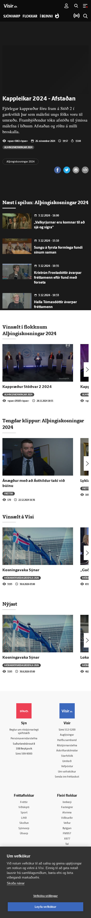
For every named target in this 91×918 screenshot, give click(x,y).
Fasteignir (67, 807)
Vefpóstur (67, 766)
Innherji (67, 802)
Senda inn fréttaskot (67, 777)
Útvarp (24, 833)
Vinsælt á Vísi (18, 516)
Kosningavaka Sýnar (20, 570)
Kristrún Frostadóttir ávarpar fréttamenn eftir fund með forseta (58, 278)
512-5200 (70, 730)
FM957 (67, 833)
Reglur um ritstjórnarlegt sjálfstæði (24, 732)
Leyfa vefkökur (45, 907)
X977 (67, 839)
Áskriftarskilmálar (67, 750)
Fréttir (8, 493)
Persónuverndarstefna (24, 738)
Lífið (24, 818)
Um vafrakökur (67, 772)
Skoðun (24, 823)
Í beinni (46, 16)
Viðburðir (67, 818)
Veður (67, 823)
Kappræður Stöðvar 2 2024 (27, 387)
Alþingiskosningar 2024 (18, 147)
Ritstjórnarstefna (67, 745)
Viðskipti (23, 807)
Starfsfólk (67, 756)
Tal (67, 844)
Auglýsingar (67, 735)
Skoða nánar (16, 883)
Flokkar (30, 16)
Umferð (67, 761)
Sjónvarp (23, 828)
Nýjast (9, 604)
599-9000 (26, 754)
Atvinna (67, 812)
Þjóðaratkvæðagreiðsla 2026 (21, 578)
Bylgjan (67, 828)
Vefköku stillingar (45, 896)
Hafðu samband (67, 740)
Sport (24, 812)
